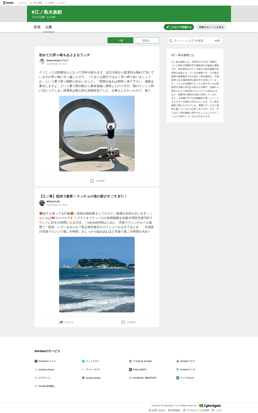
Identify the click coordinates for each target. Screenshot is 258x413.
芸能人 (146, 40)
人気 (48, 27)
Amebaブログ (187, 361)
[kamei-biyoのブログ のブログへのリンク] (42, 62)
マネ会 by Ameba (142, 361)
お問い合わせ (158, 410)
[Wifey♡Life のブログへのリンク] (42, 203)
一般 (120, 40)
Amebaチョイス (47, 361)
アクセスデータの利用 (197, 410)
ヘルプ (218, 410)
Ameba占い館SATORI (144, 377)
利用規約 (175, 410)
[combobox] (195, 40)
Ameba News (93, 378)
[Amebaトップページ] (8, 3)
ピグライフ (44, 377)
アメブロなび (187, 377)
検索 (217, 40)
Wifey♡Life (53, 201)
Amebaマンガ (187, 369)
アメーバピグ (93, 369)
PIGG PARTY (140, 369)
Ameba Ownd (46, 369)
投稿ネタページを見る (211, 27)
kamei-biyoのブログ (57, 60)
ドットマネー (93, 361)
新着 (37, 27)
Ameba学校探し (47, 386)
